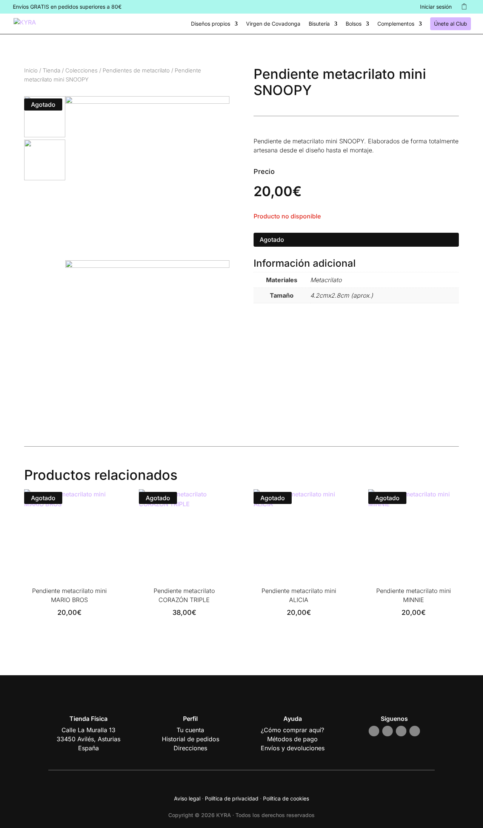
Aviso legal (187, 798)
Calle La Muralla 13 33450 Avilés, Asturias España (88, 739)
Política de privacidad (231, 798)
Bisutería (319, 24)
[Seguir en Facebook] (387, 731)
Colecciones (81, 70)
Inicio (31, 70)
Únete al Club (450, 23)
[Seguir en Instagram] (374, 731)
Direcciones (190, 748)
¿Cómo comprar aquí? (292, 730)
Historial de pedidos (190, 739)
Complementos (395, 24)
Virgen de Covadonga (273, 24)
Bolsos (353, 24)
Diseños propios (210, 24)
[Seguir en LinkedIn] (414, 731)
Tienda (51, 70)
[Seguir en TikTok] (401, 731)
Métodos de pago (292, 739)
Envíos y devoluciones (293, 748)
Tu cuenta (190, 730)
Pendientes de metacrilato (136, 70)
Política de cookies (286, 798)
